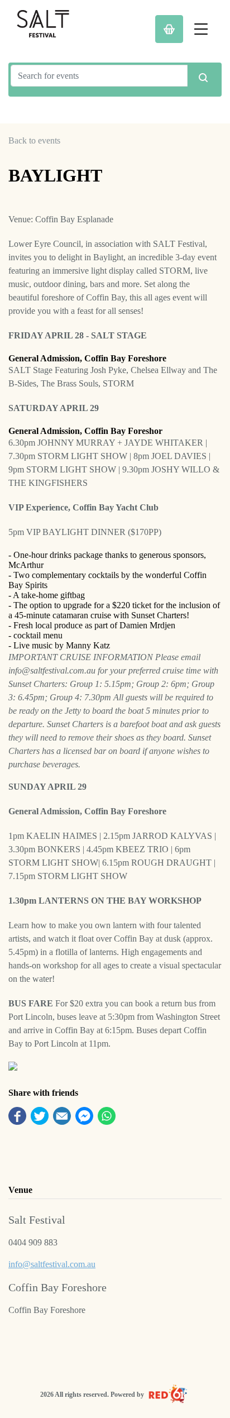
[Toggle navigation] (201, 29)
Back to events (34, 140)
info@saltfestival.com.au (51, 1264)
